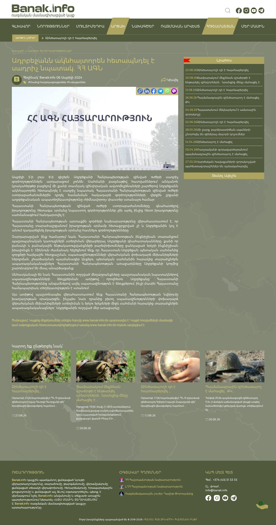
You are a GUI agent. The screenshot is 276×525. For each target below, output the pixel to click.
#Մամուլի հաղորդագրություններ (47, 82)
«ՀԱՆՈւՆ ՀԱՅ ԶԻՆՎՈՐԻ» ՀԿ (160, 519)
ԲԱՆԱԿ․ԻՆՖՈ (188, 519)
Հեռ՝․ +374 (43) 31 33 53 (221, 480)
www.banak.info (93, 320)
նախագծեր (143, 26)
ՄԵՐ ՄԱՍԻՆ (252, 26)
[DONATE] (261, 505)
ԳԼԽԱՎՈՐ (21, 26)
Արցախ (118, 26)
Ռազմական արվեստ (180, 26)
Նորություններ (53, 26)
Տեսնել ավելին (224, 176)
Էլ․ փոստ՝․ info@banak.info (216, 488)
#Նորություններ (76, 82)
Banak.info (22, 503)
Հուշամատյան (220, 26)
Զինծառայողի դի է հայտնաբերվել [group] (71, 38)
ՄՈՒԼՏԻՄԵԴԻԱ (90, 26)
